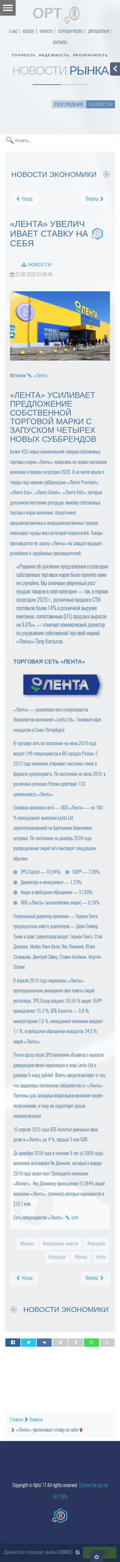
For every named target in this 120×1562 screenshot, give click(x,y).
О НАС (13, 31)
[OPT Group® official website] (60, 1516)
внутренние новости (61, 1243)
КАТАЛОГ (28, 31)
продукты (97, 1243)
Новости (39, 264)
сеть (102, 1257)
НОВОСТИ (46, 31)
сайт (75, 1217)
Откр (97, 1557)
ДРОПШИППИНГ (99, 31)
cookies (65, 1552)
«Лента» (41, 375)
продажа (58, 1257)
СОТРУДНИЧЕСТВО (70, 31)
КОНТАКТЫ (60, 42)
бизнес (28, 1243)
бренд (81, 1257)
